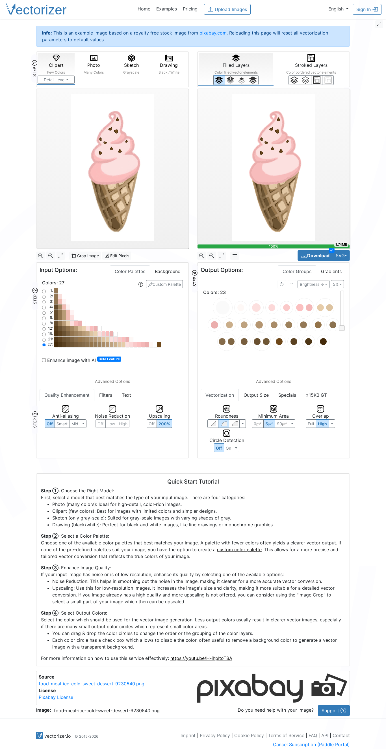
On (228, 448)
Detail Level (54, 79)
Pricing (190, 9)
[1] (242, 80)
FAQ (313, 735)
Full (311, 423)
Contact (341, 735)
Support (331, 710)
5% (336, 284)
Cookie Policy (249, 735)
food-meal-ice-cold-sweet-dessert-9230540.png (91, 683)
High (123, 423)
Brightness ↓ (312, 284)
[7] (294, 80)
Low (111, 423)
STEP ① (34, 68)
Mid (74, 423)
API (324, 735)
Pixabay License (56, 697)
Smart (62, 423)
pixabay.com (213, 33)
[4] (253, 80)
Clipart (56, 68)
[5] (305, 80)
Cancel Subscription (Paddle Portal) (311, 744)
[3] (328, 80)
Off (219, 448)
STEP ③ (34, 419)
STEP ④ (194, 278)
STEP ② (34, 296)
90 (282, 423)
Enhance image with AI (83, 360)
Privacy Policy (215, 735)
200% (164, 423)
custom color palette (239, 549)
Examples (166, 9)
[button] (338, 9)
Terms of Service (286, 735)
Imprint (188, 735)
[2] (317, 80)
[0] (219, 80)
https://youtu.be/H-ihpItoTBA (201, 658)
